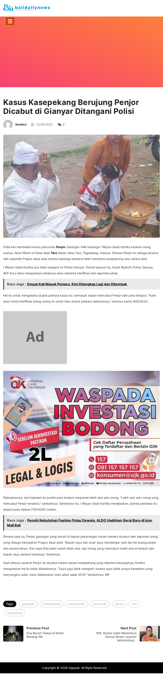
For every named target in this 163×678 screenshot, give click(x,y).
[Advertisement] (81, 61)
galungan (28, 604)
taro (134, 604)
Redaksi (21, 124)
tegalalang (14, 612)
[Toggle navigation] (10, 21)
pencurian (100, 604)
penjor (119, 604)
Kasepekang (51, 604)
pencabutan (76, 604)
